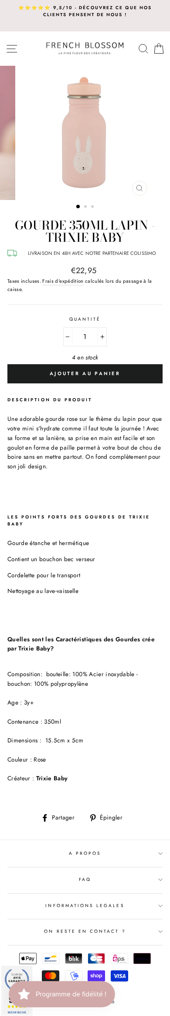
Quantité (85, 319)
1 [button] (78, 207)
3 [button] (93, 207)
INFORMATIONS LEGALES (84, 905)
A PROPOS (85, 853)
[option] (85, 11)
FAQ (85, 879)
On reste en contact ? (85, 931)
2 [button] (86, 207)
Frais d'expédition (62, 281)
